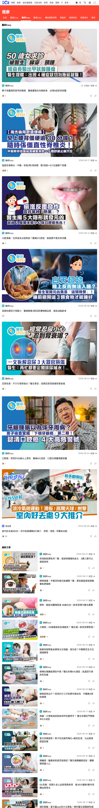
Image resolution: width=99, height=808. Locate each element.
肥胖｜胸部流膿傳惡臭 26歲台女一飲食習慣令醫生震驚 (66, 605)
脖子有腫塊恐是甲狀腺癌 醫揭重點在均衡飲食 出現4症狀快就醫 (34, 90)
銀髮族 (63, 17)
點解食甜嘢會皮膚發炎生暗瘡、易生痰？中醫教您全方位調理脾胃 (67, 651)
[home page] (5, 2)
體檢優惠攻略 (51, 17)
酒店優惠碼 (27, 2)
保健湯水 (84, 17)
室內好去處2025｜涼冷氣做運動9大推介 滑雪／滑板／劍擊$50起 (34, 531)
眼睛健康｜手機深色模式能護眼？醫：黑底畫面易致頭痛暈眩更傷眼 (67, 582)
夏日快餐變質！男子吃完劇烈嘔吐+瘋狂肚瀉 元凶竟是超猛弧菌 (66, 740)
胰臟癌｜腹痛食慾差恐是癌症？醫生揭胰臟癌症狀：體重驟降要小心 (67, 762)
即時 (46, 2)
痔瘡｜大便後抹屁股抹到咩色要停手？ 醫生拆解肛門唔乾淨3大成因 (67, 717)
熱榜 (51, 2)
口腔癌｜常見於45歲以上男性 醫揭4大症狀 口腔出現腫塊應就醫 (34, 458)
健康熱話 (73, 17)
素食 (93, 17)
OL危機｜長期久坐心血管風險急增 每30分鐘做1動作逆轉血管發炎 (67, 786)
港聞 (13, 2)
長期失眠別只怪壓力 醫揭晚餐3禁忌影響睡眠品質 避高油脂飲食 (34, 311)
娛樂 (19, 2)
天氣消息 (38, 2)
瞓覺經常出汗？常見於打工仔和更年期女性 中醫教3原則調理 (66, 695)
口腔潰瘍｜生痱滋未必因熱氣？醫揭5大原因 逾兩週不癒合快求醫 (34, 238)
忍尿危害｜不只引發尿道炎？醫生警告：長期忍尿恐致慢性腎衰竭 (33, 383)
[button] (91, 95)
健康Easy (14, 17)
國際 (57, 2)
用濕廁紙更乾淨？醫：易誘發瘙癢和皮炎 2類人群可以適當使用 (66, 560)
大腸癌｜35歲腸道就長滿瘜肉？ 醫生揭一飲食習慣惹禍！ (67, 627)
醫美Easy (37, 17)
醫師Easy (26, 17)
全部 (5, 17)
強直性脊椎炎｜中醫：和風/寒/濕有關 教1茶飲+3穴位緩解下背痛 (34, 165)
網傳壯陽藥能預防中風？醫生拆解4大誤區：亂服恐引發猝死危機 (66, 673)
